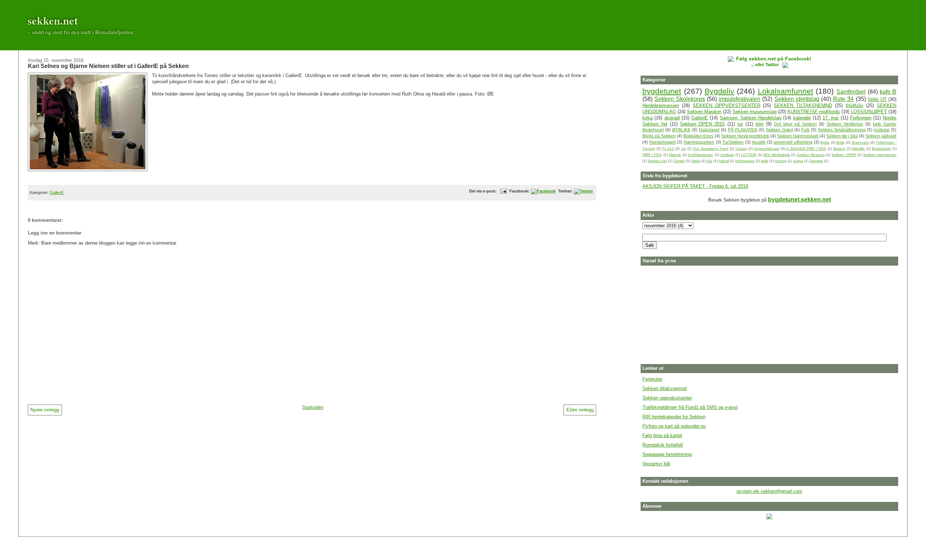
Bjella (824, 142)
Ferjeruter (652, 379)
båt (709, 161)
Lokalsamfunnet (785, 91)
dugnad (672, 117)
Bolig (840, 142)
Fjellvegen (860, 117)
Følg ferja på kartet (662, 435)
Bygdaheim (881, 149)
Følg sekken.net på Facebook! (773, 59)
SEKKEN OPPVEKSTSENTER (726, 105)
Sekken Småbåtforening (842, 129)
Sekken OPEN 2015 (702, 124)
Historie (675, 155)
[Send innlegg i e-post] (502, 191)
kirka (647, 117)
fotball (724, 161)
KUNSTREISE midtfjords (813, 111)
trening (780, 161)
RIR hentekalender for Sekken (673, 416)
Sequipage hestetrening (667, 454)
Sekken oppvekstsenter (667, 398)
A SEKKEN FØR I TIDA (806, 149)
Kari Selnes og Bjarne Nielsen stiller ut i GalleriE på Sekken (108, 66)
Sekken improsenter (880, 155)
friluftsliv (854, 105)
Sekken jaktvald (880, 136)
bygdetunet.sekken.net (799, 199)
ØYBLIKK (681, 129)
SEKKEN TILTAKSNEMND (803, 105)
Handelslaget (662, 142)
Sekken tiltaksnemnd (664, 388)
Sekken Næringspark (798, 136)
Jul (683, 149)
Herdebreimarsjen (660, 105)
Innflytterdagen (700, 155)
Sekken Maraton (704, 111)
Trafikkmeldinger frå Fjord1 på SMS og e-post (690, 407)
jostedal (881, 129)
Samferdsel (851, 92)
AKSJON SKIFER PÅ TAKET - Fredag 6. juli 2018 (695, 186)
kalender (802, 117)
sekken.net (52, 20)
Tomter (679, 161)
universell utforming (792, 142)
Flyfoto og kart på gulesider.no (674, 426)
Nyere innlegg (44, 410)
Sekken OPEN (844, 155)
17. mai (830, 117)
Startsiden (312, 407)
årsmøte (816, 161)
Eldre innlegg (580, 410)
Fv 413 (668, 149)
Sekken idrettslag (796, 99)
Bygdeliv (719, 91)
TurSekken (733, 142)
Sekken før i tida (842, 136)
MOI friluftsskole (776, 155)
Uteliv (695, 161)
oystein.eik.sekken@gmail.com (769, 491)
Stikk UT (877, 99)
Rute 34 (843, 99)
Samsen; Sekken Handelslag (751, 117)
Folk (805, 129)
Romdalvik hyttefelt (662, 445)
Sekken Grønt (779, 129)
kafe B (888, 92)
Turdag (741, 149)
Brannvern (860, 142)
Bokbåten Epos (698, 136)
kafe (764, 161)
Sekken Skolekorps (679, 99)
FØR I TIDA (652, 155)
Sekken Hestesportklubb (745, 136)
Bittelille (858, 149)
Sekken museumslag (754, 111)
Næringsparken (699, 142)
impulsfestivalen (739, 99)
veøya (798, 161)
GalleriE (57, 192)
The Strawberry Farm (710, 149)
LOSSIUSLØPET (869, 111)
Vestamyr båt (656, 463)
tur (740, 124)
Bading (839, 149)
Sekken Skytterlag (845, 124)
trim (760, 124)
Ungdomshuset (767, 149)
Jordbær (727, 155)
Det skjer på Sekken (795, 124)
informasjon (745, 161)
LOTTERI (748, 155)
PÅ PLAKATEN (742, 129)
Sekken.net (657, 161)
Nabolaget (709, 129)
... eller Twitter (765, 64)
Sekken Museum (811, 155)
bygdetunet (661, 91)
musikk (758, 142)
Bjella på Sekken (659, 136)
